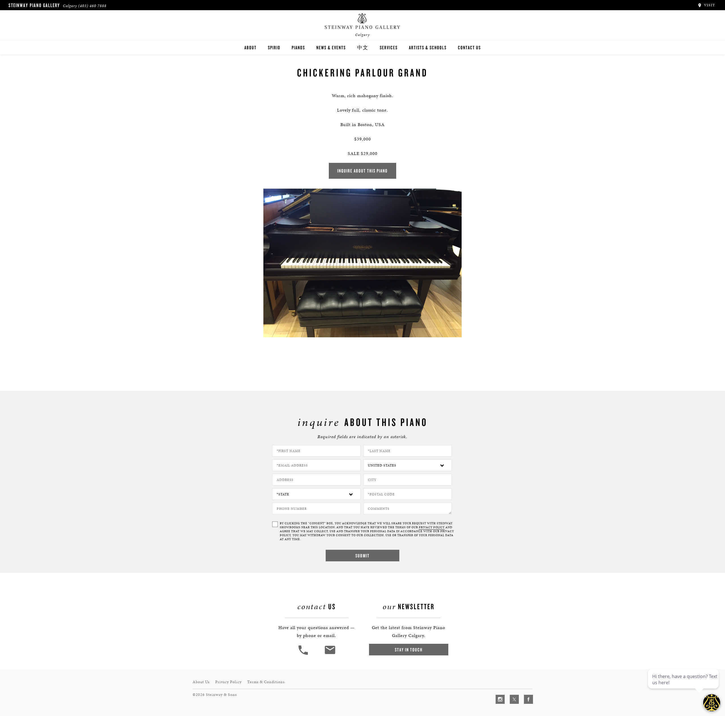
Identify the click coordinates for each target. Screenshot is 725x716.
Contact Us (469, 47)
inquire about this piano (362, 171)
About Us (201, 682)
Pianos (298, 47)
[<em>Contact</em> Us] (329, 654)
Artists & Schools (428, 47)
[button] (304, 654)
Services (389, 47)
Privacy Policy (228, 682)
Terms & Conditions (266, 682)
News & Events (331, 47)
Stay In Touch (409, 650)
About (250, 47)
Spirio (274, 47)
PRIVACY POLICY (432, 527)
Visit (709, 5)
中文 (362, 47)
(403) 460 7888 (92, 5)
